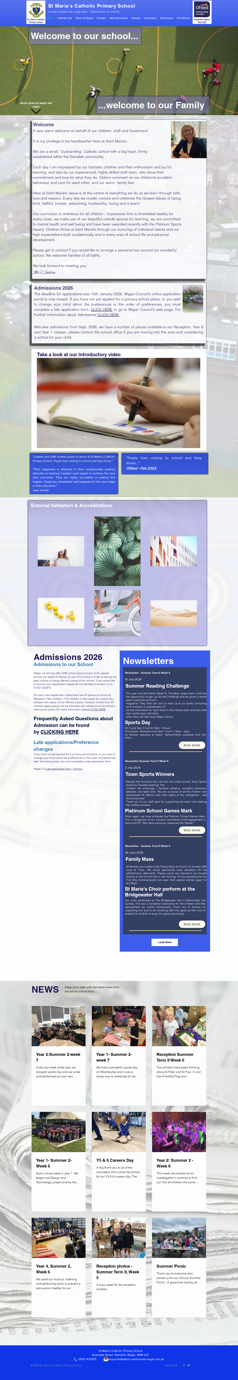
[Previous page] (95, 1323)
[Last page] (150, 1323)
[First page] (87, 1323)
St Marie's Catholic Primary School (91, 6)
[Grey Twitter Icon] (188, 1365)
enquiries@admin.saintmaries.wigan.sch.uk (136, 1359)
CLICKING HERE (60, 732)
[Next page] (142, 1323)
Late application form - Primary (64, 768)
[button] (66, 18)
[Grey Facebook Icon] (184, 1365)
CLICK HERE (101, 309)
